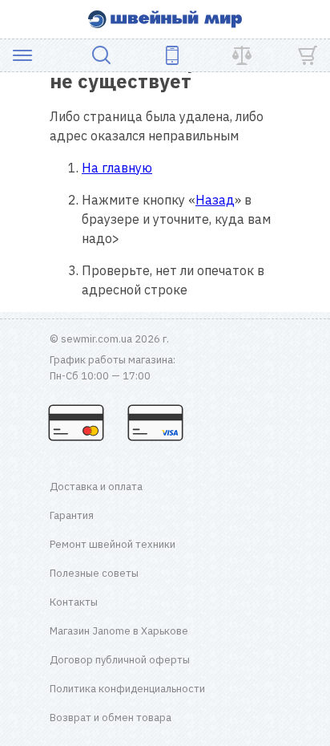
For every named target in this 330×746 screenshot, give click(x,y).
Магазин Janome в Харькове (119, 631)
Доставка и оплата (96, 486)
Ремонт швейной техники (112, 544)
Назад (215, 200)
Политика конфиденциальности (127, 688)
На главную (117, 168)
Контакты (74, 602)
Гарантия (72, 515)
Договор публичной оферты (120, 660)
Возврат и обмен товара (110, 717)
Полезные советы (94, 573)
